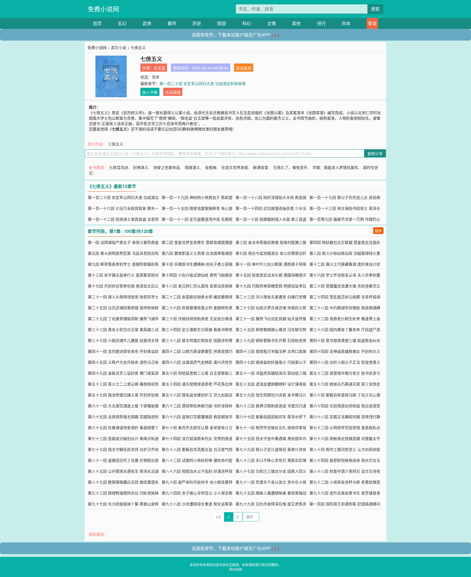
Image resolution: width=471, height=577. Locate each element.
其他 (296, 23)
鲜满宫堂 (260, 167)
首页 (97, 23)
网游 (221, 23)
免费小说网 (103, 8)
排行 (321, 23)
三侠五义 (115, 144)
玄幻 (122, 23)
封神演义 (140, 167)
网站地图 (235, 569)
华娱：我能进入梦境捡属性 (335, 167)
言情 (271, 23)
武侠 (147, 23)
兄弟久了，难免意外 (290, 167)
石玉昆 (159, 68)
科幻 (246, 23)
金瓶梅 (210, 167)
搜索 (375, 9)
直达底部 (243, 68)
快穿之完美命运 (166, 167)
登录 (372, 23)
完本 (346, 23)
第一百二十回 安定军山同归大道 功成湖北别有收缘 (202, 83)
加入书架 (150, 92)
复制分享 (375, 153)
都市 (172, 23)
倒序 (378, 230)
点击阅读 (172, 92)
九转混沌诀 (118, 167)
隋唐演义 (192, 167)
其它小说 (118, 47)
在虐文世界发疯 (234, 167)
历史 (196, 23)
